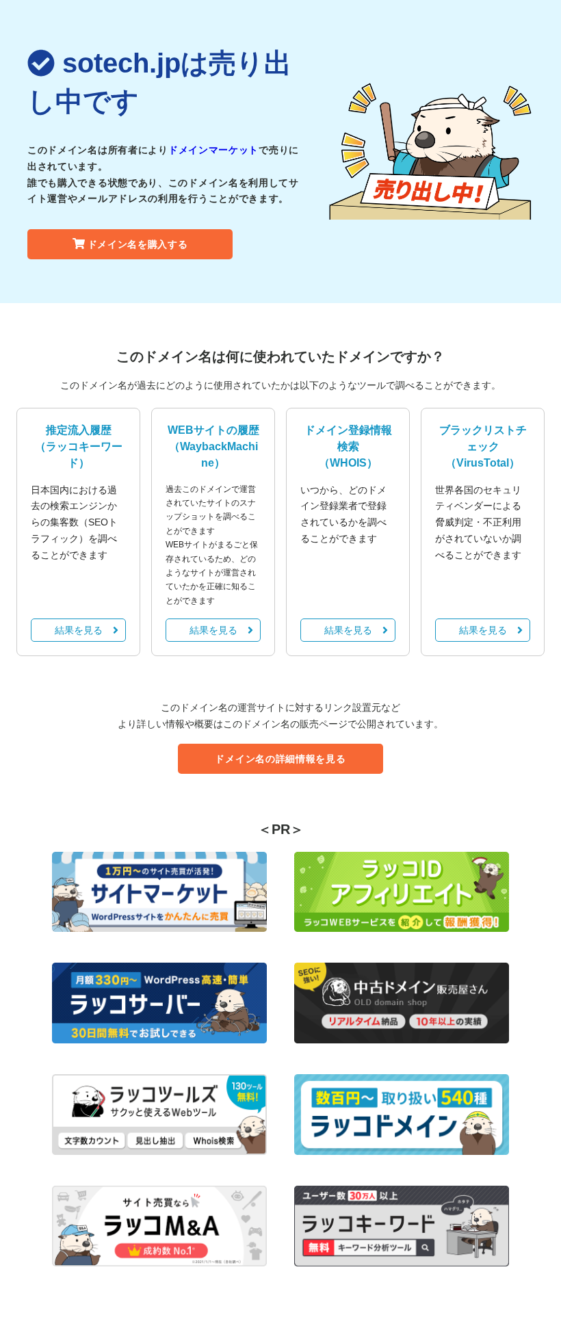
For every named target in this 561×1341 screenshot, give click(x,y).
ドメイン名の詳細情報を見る (280, 758)
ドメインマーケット (213, 149)
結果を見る (79, 630)
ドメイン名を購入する (138, 244)
